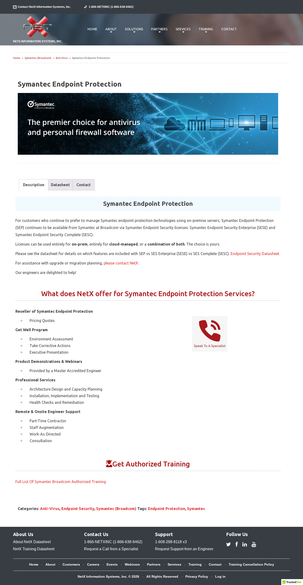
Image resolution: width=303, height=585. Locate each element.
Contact (229, 29)
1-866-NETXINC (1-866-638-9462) (111, 7)
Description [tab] (33, 185)
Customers (71, 564)
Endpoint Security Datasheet (255, 253)
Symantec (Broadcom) (38, 58)
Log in (220, 576)
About (109, 31)
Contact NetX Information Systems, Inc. (44, 7)
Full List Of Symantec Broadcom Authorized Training (60, 481)
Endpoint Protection (166, 508)
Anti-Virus (62, 58)
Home (92, 29)
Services (181, 31)
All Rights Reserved (162, 576)
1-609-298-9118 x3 (171, 542)
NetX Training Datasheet (33, 549)
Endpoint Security (77, 508)
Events (112, 564)
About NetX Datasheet (32, 542)
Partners (157, 31)
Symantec (196, 508)
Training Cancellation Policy (251, 564)
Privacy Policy (196, 576)
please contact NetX (121, 263)
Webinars (132, 564)
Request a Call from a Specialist (111, 549)
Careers (93, 564)
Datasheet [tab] (60, 185)
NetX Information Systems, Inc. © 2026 (108, 576)
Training (204, 31)
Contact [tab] (83, 185)
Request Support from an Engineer (184, 549)
